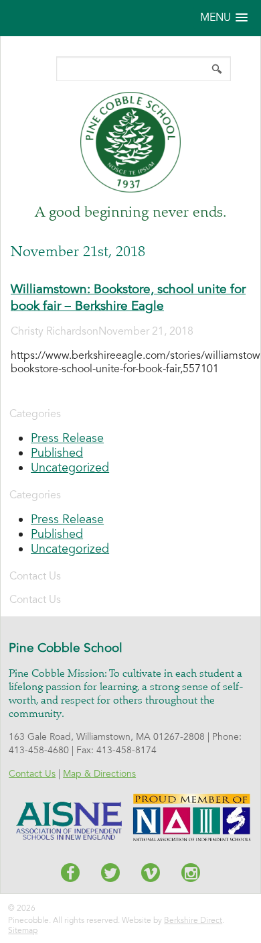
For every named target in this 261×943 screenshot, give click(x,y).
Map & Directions (99, 773)
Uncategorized (70, 467)
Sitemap (22, 930)
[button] (223, 18)
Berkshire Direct (193, 920)
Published (57, 452)
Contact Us (32, 773)
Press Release (67, 438)
